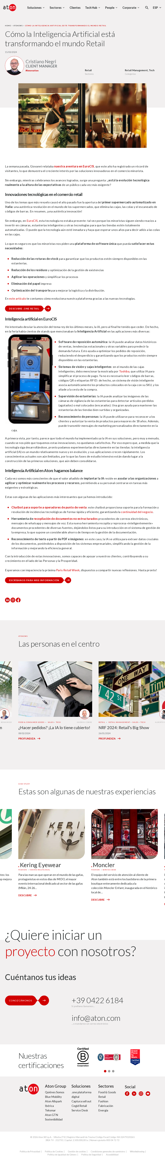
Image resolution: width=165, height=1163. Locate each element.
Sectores (106, 1086)
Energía (103, 1110)
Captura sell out (81, 1101)
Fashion (103, 1101)
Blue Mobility (53, 1096)
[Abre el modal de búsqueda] (147, 8)
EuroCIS (32, 220)
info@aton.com (96, 1017)
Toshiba (123, 371)
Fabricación (105, 1106)
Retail (102, 1096)
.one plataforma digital (81, 1094)
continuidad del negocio (137, 512)
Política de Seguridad (91, 1154)
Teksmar (50, 1110)
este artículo (17, 298)
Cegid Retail (79, 1106)
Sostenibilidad (54, 1119)
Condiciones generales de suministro (108, 1151)
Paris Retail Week (68, 570)
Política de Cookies (54, 1151)
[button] (105, 1071)
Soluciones (81, 1086)
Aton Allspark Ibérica (53, 1103)
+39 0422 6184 (97, 1000)
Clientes (75, 7)
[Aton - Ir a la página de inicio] (9, 7)
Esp (155, 7)
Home (8, 26)
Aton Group (55, 1086)
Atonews (18, 26)
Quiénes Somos (54, 1092)
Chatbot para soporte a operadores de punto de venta (49, 507)
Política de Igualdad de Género (62, 1154)
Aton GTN (51, 1115)
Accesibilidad (112, 1154)
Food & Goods (107, 1092)
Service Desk (80, 1110)
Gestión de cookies (77, 1151)
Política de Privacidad (30, 1151)
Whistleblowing (137, 1151)
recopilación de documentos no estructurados (66, 518)
